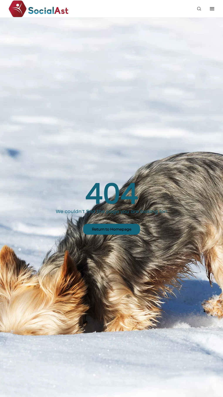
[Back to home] (39, 8)
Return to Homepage (111, 229)
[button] (199, 8)
